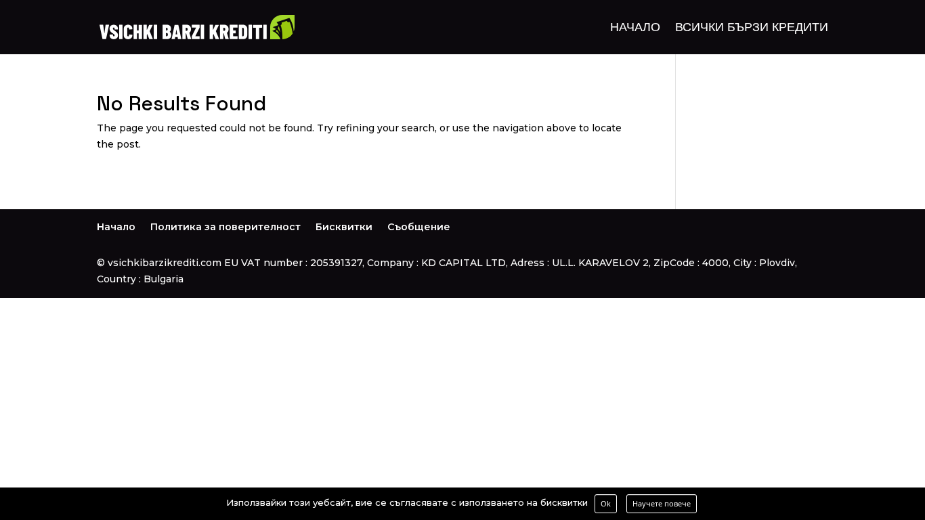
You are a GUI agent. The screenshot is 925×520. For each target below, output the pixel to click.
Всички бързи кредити (751, 28)
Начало (635, 28)
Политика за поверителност (225, 227)
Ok (606, 503)
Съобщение (418, 227)
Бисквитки (344, 227)
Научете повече (661, 503)
